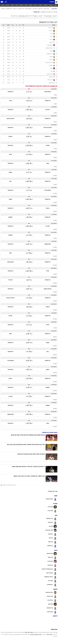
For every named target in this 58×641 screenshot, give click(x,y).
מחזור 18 (55, 247)
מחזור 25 (55, 310)
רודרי (2, 634)
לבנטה (47, 163)
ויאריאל (10, 154)
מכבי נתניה (44, 634)
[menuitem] (51, 5)
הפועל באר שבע (29, 632)
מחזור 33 (55, 381)
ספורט (52, 2)
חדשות (51, 5)
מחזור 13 (55, 202)
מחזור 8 (55, 157)
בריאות (21, 5)
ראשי (56, 5)
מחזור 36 (55, 408)
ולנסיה (10, 253)
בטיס (10, 181)
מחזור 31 (55, 363)
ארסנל (53, 632)
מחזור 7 (55, 148)
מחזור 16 (55, 229)
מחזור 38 (55, 426)
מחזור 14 (55, 211)
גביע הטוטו (35, 632)
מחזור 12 (55, 193)
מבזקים (45, 5)
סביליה (10, 100)
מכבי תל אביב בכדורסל (25, 634)
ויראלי (35, 5)
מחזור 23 (55, 292)
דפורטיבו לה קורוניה (47, 127)
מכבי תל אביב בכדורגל (35, 634)
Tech (3, 5)
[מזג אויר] (6, 2)
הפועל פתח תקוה (21, 632)
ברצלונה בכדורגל (42, 632)
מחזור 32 (55, 372)
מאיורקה (47, 145)
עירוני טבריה (11, 634)
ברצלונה (47, 208)
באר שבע (40, 8)
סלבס (12, 5)
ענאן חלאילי (5, 634)
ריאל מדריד (47, 109)
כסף (26, 5)
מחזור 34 (55, 390)
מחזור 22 (55, 283)
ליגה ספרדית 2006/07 (47, 12)
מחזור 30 (55, 354)
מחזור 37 (55, 417)
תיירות (7, 5)
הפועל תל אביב (28, 8)
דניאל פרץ (3, 8)
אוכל (17, 5)
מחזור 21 (55, 274)
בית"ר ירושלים (21, 8)
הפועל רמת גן (14, 632)
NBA (56, 632)
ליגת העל (3, 632)
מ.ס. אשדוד (55, 634)
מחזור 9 (55, 166)
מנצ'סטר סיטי (17, 634)
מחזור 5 (55, 130)
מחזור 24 (55, 301)
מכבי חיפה (35, 8)
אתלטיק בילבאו (47, 91)
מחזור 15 (55, 220)
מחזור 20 (55, 265)
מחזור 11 (55, 184)
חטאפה (10, 199)
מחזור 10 (55, 175)
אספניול (10, 172)
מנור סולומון (9, 8)
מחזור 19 (55, 256)
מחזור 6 (55, 139)
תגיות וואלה (54, 629)
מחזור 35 (55, 399)
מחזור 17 (55, 238)
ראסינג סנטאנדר (47, 244)
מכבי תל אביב (46, 8)
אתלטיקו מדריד (47, 190)
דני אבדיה (15, 8)
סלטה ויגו (48, 226)
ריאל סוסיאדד (36, 12)
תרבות (30, 5)
